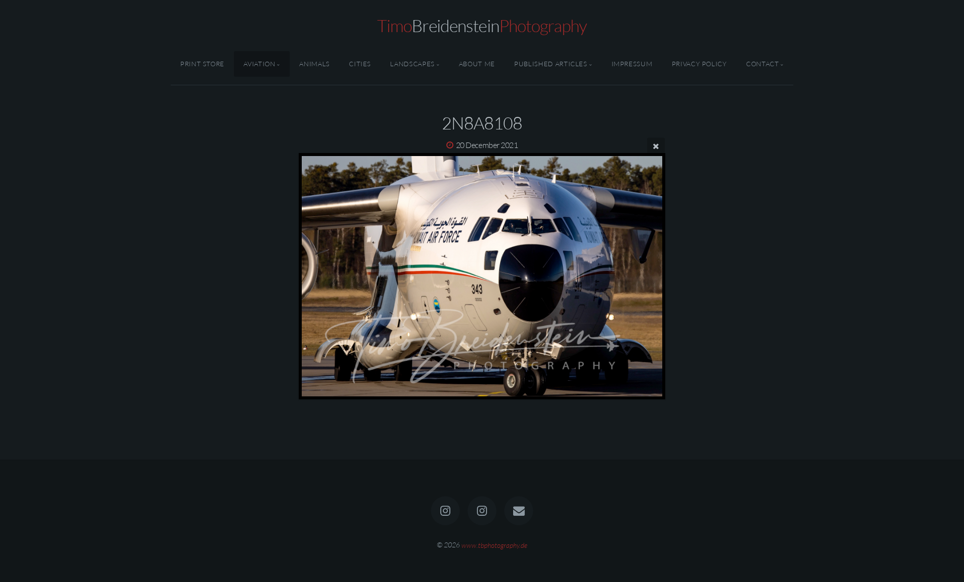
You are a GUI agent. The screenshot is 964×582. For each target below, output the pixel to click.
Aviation (259, 64)
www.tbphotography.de (494, 544)
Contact (762, 64)
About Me (477, 64)
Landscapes (412, 64)
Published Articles (550, 64)
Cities (360, 64)
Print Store (202, 64)
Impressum (632, 64)
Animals (314, 64)
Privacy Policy (699, 64)
